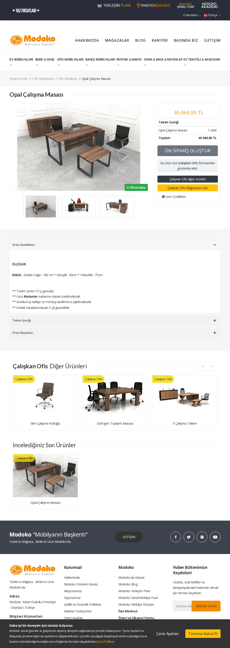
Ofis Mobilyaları (42, 78)
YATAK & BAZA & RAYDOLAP (163, 59)
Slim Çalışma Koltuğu (45, 423)
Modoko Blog (127, 584)
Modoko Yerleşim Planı (134, 591)
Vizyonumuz (72, 598)
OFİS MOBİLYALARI (70, 59)
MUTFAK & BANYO (129, 59)
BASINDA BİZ (186, 40)
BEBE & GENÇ (45, 59)
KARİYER (160, 40)
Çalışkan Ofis (188, 163)
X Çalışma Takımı (185, 423)
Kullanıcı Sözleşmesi (77, 611)
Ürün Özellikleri (175, 196)
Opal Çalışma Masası (45, 502)
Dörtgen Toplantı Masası (115, 423)
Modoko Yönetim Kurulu (81, 584)
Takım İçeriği (21, 320)
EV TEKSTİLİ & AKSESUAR (202, 59)
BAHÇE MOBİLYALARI (100, 59)
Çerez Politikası (105, 642)
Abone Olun (206, 606)
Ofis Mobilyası (67, 78)
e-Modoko (191, 15)
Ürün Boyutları (22, 333)
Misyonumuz (73, 591)
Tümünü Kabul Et (203, 633)
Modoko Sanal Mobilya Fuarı (138, 598)
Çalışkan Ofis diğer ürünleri (188, 179)
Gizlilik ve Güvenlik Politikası (82, 604)
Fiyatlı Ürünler (18, 78)
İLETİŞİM (212, 40)
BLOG (140, 40)
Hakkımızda (72, 577)
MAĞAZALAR (117, 40)
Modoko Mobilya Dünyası (136, 604)
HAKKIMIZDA (87, 40)
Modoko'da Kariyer (131, 577)
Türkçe (213, 15)
